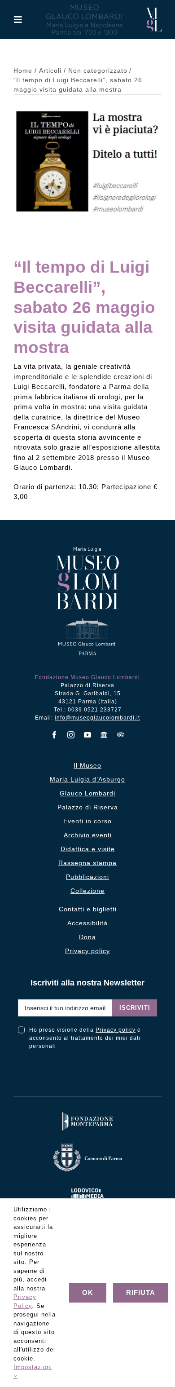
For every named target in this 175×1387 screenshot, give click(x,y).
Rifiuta (140, 1292)
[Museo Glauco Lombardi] (154, 11)
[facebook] (54, 734)
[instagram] (71, 734)
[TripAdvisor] (121, 734)
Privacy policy (116, 1030)
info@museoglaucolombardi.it (97, 718)
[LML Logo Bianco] (87, 1186)
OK (87, 1292)
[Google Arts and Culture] (104, 734)
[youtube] (88, 734)
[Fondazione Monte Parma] (87, 1114)
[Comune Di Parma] (87, 1145)
